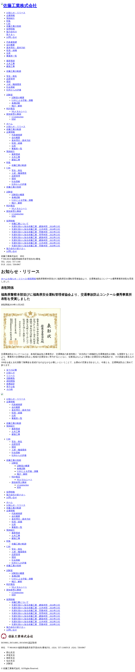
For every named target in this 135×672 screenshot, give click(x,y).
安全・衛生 (11, 76)
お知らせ (10, 373)
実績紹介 (10, 18)
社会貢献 (10, 87)
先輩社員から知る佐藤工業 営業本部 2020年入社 (36, 246)
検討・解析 (17, 106)
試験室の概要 (18, 97)
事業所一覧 (11, 56)
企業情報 (10, 15)
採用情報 (10, 29)
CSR (8, 24)
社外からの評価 (13, 90)
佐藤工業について (20, 224)
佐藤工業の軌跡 (13, 71)
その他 (9, 389)
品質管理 (10, 79)
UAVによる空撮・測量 (22, 100)
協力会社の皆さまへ (15, 248)
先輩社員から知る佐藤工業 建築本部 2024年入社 (36, 226)
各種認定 (10, 384)
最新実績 (10, 61)
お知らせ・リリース (15, 13)
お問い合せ (11, 37)
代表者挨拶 (11, 42)
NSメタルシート (19, 111)
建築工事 (10, 66)
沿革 (8, 53)
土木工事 (10, 63)
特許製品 (10, 108)
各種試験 (16, 103)
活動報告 (10, 378)
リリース (10, 375)
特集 (8, 21)
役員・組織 (11, 50)
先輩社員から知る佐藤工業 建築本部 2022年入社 (36, 237)
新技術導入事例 (13, 114)
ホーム (9, 124)
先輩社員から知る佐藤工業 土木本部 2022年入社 (36, 243)
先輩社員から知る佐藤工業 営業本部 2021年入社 (36, 232)
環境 (8, 81)
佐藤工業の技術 (13, 26)
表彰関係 (31, 279)
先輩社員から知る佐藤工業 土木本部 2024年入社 (36, 229)
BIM (14, 119)
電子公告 (10, 386)
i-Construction (17, 117)
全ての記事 (11, 370)
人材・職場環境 (13, 84)
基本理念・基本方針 (15, 48)
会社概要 (10, 45)
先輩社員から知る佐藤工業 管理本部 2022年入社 (36, 235)
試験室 (9, 95)
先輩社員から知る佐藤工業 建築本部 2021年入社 (36, 240)
